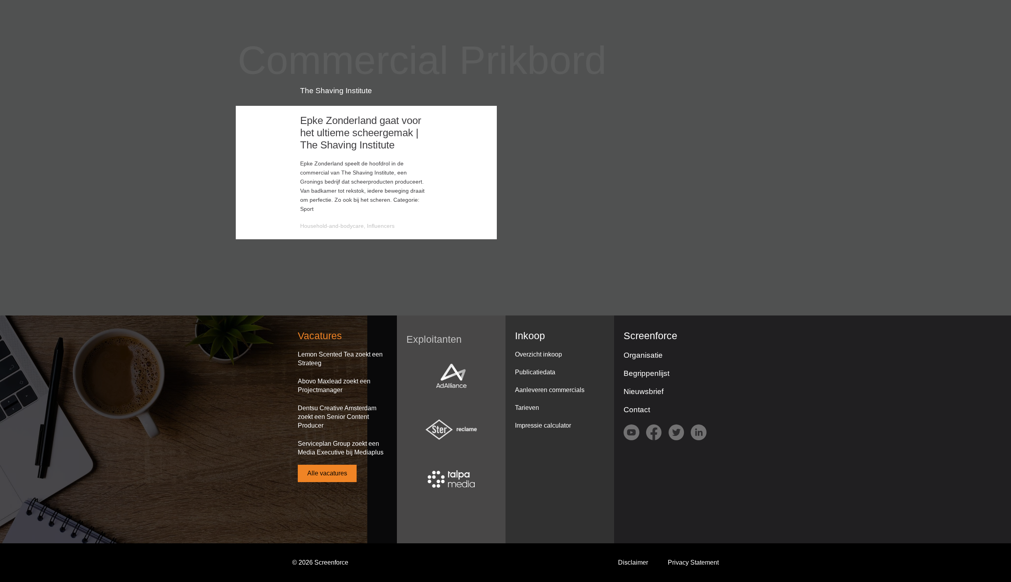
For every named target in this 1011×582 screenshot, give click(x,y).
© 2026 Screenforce (320, 562)
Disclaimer (633, 562)
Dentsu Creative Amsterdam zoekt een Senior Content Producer (337, 417)
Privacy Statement (693, 562)
